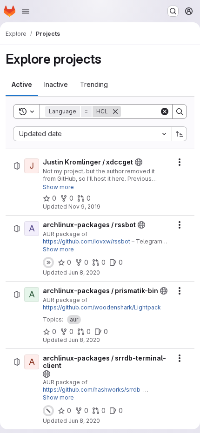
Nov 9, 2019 (84, 206)
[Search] (179, 111)
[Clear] (164, 111)
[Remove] (115, 111)
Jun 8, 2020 (84, 272)
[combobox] (92, 133)
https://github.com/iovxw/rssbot (86, 241)
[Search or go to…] (173, 11)
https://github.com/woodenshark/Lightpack (102, 307)
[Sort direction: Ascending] (179, 133)
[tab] (22, 84)
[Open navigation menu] (25, 11)
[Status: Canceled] (48, 410)
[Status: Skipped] (48, 262)
